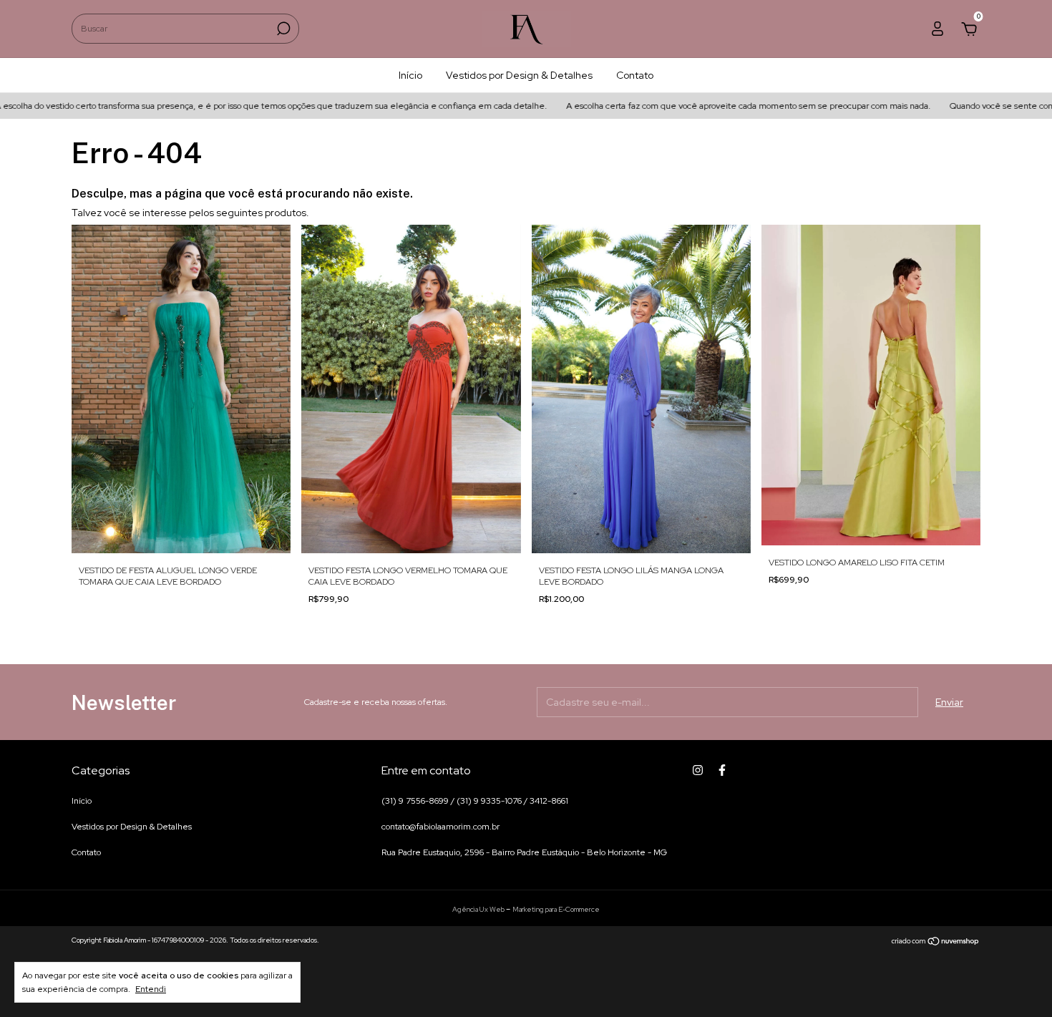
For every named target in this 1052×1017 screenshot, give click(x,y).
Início (410, 75)
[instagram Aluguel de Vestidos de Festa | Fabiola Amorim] (697, 770)
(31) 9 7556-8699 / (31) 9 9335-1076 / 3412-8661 (474, 801)
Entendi (150, 989)
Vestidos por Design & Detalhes (519, 75)
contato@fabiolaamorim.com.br (440, 826)
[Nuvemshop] (935, 941)
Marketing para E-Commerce (556, 909)
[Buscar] (282, 28)
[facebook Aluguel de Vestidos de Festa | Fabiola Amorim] (722, 770)
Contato (634, 75)
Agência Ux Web (479, 909)
